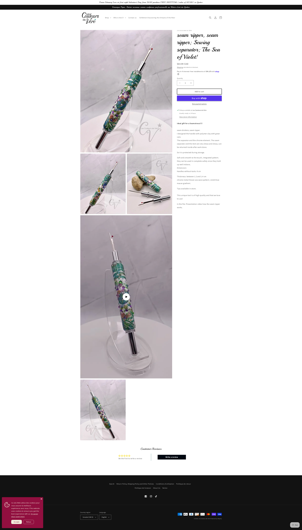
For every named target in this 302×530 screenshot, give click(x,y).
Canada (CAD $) (88, 517)
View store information (188, 117)
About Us (156, 488)
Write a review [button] (172, 457)
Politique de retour (183, 484)
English (104, 517)
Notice (164, 488)
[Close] (41, 499)
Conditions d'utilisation (165, 484)
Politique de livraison (143, 488)
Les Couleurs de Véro (204, 518)
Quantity (180, 78)
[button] (108, 17)
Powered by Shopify (216, 518)
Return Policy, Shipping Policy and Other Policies (135, 484)
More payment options (199, 104)
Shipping (180, 67)
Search (111, 484)
